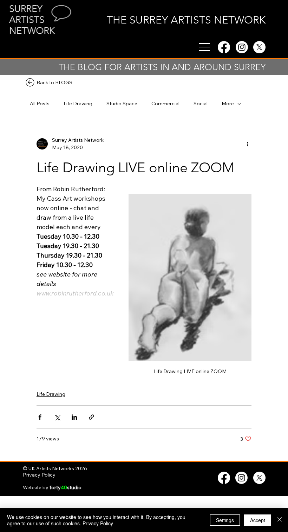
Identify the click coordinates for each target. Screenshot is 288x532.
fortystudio (65, 487)
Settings (225, 520)
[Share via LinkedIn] (74, 417)
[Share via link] (91, 417)
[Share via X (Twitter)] (57, 417)
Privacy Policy (39, 475)
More (228, 103)
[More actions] (247, 144)
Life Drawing (78, 103)
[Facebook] (224, 47)
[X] (259, 47)
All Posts (40, 103)
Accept (257, 520)
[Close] (279, 520)
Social (201, 103)
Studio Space (121, 103)
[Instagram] (242, 47)
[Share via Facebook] (40, 417)
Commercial (165, 103)
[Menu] (204, 47)
